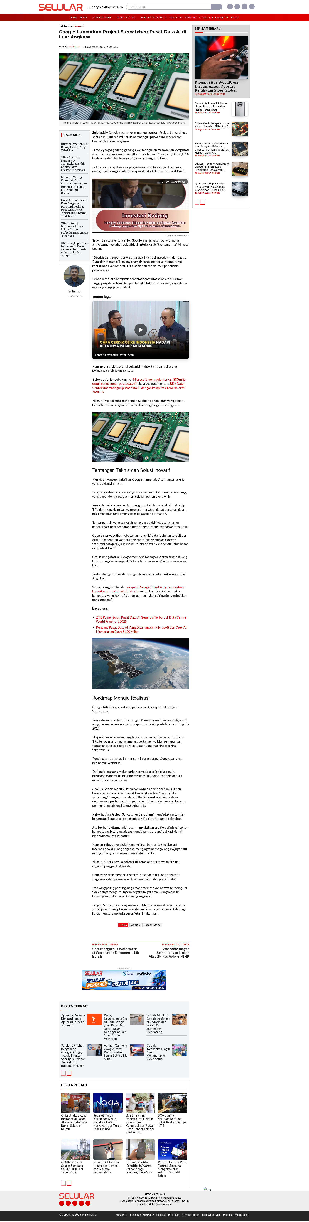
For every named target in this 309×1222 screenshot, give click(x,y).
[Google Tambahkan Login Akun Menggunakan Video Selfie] (179, 1050)
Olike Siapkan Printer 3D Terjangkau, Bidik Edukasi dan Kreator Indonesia (73, 164)
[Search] (216, 7)
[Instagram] (237, 6)
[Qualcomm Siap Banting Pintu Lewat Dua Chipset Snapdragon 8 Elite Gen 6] (240, 189)
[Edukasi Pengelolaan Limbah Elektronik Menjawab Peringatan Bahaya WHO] (240, 169)
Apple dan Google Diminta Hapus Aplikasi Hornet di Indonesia (73, 1020)
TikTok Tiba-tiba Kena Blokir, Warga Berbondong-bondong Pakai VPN (139, 1167)
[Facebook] (230, 6)
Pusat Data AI (152, 924)
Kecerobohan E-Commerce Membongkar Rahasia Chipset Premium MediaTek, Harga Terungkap (212, 147)
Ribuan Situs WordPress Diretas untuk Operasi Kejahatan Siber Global (217, 86)
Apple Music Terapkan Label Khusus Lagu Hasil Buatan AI (212, 124)
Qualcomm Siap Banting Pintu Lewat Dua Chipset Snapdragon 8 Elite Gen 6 (210, 186)
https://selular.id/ (74, 296)
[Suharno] (74, 276)
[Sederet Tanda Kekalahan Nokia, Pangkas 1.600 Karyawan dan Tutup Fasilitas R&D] (107, 1103)
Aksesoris (79, 26)
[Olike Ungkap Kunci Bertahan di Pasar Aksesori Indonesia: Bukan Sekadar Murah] (75, 1103)
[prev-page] (63, 1073)
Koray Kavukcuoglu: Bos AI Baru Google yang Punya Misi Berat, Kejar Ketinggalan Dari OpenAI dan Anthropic (116, 1027)
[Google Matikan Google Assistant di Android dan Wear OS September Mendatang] (179, 1019)
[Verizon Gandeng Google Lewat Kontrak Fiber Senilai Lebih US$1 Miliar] (137, 1050)
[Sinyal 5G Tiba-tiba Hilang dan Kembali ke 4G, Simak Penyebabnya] (107, 1149)
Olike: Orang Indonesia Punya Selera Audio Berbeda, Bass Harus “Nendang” (74, 229)
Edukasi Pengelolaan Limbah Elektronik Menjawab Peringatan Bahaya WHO (212, 166)
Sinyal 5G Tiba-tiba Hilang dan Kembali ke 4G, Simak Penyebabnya (106, 1167)
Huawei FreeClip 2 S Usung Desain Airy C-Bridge (74, 147)
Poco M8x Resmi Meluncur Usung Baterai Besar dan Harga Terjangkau (211, 106)
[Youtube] (252, 6)
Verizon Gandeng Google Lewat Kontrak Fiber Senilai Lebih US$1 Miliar (116, 1052)
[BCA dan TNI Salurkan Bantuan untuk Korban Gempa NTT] (172, 1103)
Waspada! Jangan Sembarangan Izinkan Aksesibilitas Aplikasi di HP (169, 952)
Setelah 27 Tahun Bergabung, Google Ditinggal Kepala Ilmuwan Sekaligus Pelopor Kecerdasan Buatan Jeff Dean (73, 1055)
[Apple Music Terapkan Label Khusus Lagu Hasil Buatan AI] (240, 129)
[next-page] (69, 1073)
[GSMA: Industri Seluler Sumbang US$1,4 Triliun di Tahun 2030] (75, 1149)
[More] (185, 46)
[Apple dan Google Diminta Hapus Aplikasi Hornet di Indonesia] (94, 1019)
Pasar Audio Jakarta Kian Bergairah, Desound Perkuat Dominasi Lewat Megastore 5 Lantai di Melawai (74, 208)
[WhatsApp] (168, 46)
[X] (244, 6)
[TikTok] (74, 1203)
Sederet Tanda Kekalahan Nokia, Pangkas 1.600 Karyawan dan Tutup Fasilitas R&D (107, 1122)
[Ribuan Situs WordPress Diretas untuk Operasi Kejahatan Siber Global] (221, 57)
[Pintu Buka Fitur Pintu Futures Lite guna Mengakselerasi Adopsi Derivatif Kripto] (172, 1149)
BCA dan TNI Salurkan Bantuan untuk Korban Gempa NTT (172, 1120)
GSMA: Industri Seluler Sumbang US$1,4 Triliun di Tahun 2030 (72, 1167)
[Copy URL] (177, 46)
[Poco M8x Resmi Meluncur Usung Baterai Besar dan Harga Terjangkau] (240, 109)
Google (135, 924)
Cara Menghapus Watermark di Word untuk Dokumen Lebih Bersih (115, 952)
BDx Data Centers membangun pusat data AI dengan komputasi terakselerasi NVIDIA (138, 387)
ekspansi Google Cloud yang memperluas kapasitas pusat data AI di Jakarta (138, 589)
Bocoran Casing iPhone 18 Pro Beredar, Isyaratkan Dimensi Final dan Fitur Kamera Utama (74, 185)
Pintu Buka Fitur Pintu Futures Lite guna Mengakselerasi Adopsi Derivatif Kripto (172, 1168)
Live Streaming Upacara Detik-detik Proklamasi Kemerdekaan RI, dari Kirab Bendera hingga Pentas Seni (140, 1123)
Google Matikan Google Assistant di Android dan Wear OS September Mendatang (158, 1023)
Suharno (74, 46)
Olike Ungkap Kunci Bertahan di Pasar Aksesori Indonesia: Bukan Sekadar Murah (74, 249)
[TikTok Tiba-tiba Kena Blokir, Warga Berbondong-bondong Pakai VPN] (140, 1149)
